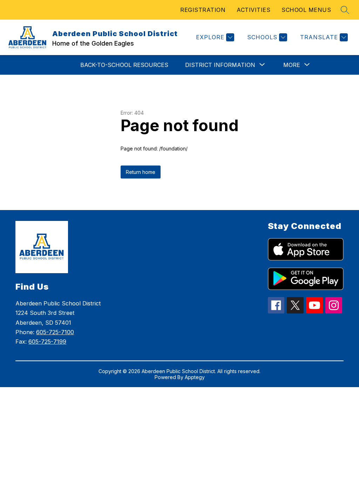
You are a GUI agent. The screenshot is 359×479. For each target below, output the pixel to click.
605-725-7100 (55, 332)
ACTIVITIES (253, 9)
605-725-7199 (47, 341)
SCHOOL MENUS (306, 9)
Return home (140, 172)
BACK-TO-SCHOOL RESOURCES (124, 64)
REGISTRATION (202, 9)
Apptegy (195, 377)
